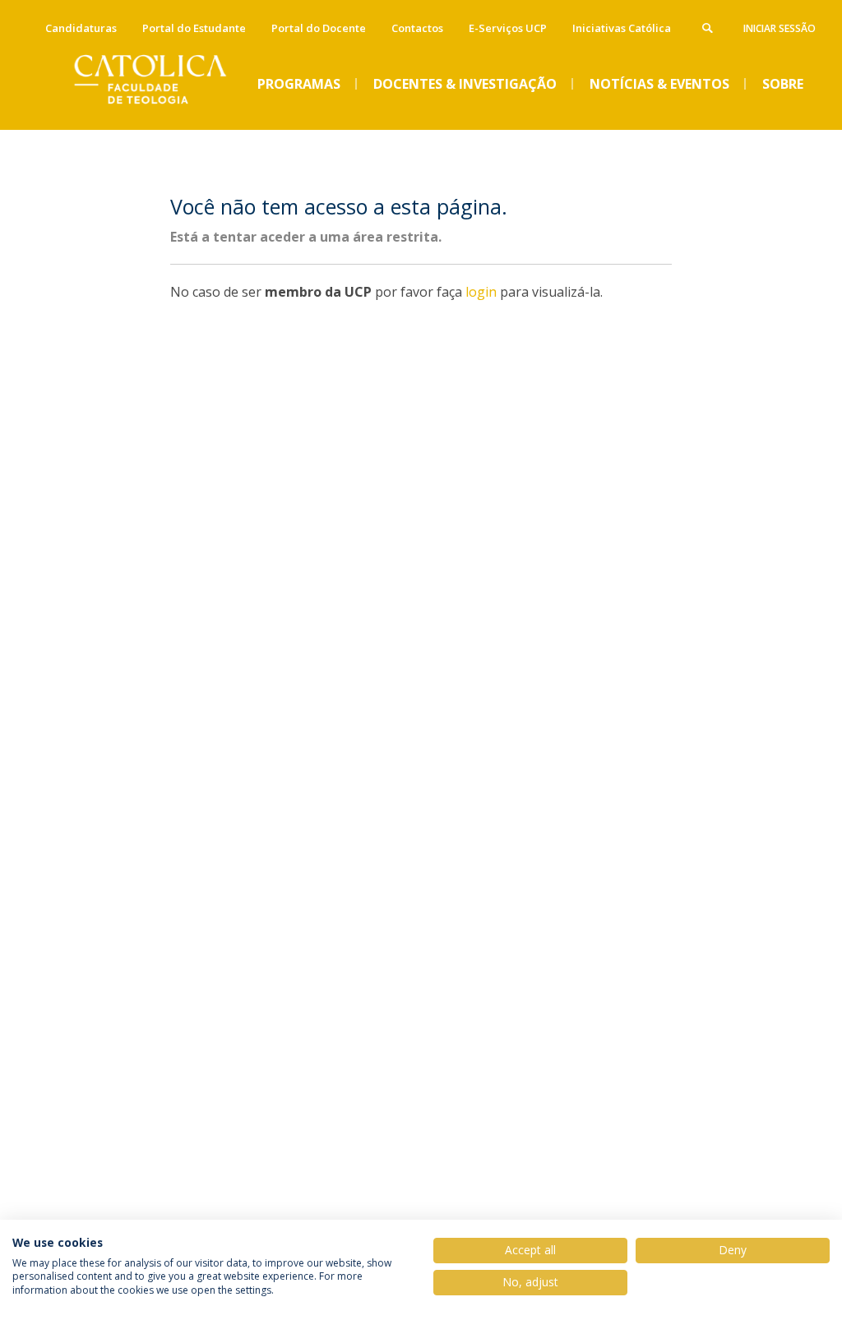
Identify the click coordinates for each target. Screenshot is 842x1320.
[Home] (162, 116)
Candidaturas (81, 28)
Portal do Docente (318, 28)
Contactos (417, 28)
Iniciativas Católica (621, 28)
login (481, 292)
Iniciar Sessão (779, 28)
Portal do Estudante (194, 28)
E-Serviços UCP (508, 28)
